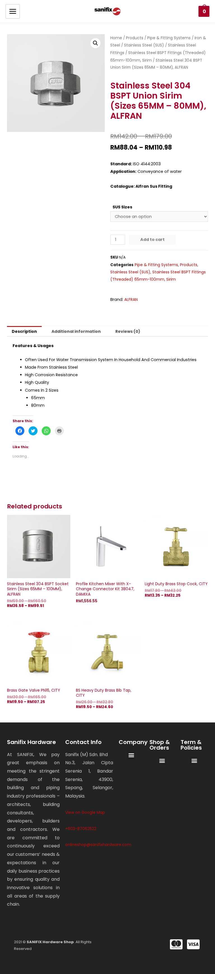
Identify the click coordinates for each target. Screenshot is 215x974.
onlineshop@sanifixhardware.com (98, 844)
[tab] (24, 331)
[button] (131, 755)
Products (134, 38)
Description (24, 331)
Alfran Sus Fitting (153, 186)
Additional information (76, 331)
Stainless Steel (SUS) (144, 45)
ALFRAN (131, 299)
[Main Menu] (13, 11)
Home (116, 38)
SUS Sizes (122, 207)
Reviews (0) (127, 331)
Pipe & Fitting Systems (169, 38)
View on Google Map (85, 812)
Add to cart (152, 239)
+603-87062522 (80, 828)
